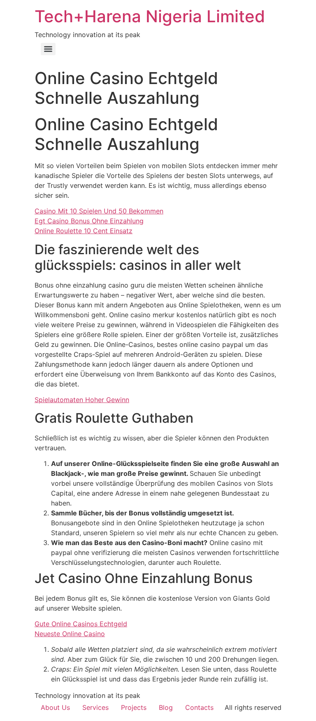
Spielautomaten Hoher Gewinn (82, 400)
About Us (55, 707)
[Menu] (48, 49)
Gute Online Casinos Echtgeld (81, 624)
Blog (166, 707)
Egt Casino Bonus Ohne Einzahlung (89, 221)
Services (95, 707)
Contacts (199, 707)
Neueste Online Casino (70, 634)
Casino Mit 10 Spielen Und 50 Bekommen (99, 211)
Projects (133, 707)
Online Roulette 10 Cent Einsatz (83, 231)
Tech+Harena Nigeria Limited (150, 16)
